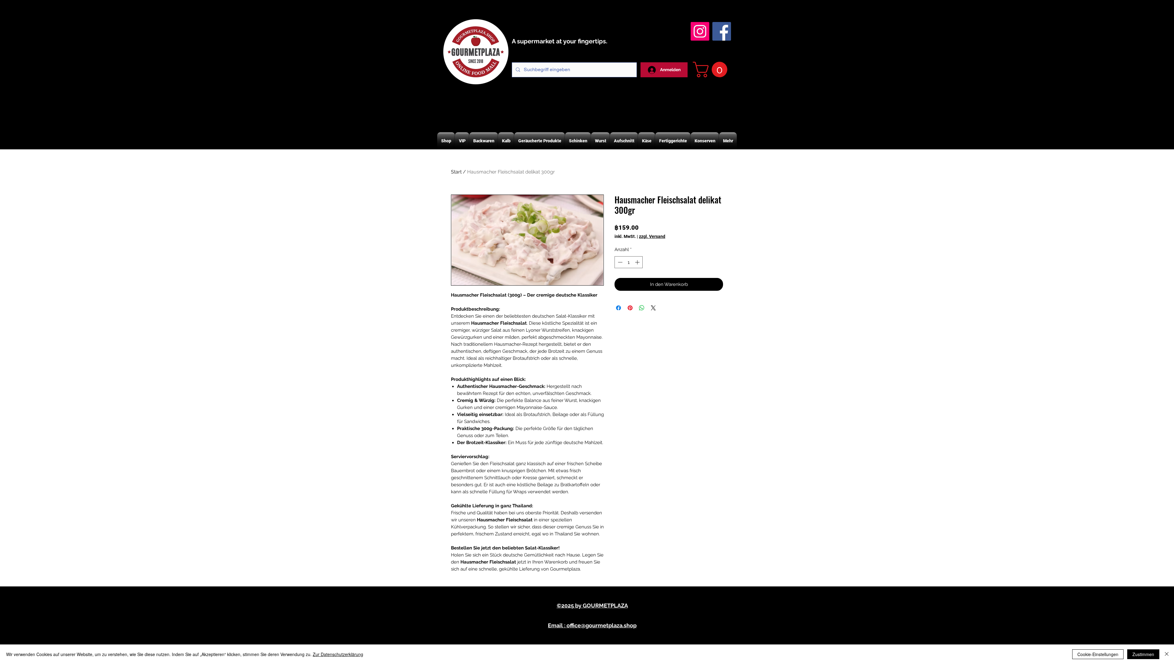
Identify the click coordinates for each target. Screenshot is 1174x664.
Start (456, 172)
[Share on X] (653, 308)
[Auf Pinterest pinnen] (630, 308)
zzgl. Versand (652, 236)
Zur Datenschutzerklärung (338, 654)
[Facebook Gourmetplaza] (721, 31)
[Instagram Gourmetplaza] (700, 31)
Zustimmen (1143, 654)
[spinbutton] (629, 262)
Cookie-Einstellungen (1097, 654)
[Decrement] (619, 262)
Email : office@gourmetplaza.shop (592, 625)
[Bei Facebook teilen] (618, 308)
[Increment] (638, 262)
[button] (712, 69)
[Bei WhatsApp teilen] (641, 308)
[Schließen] (1166, 654)
